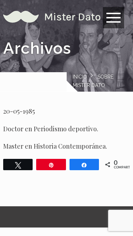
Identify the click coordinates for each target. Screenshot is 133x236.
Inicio (80, 77)
